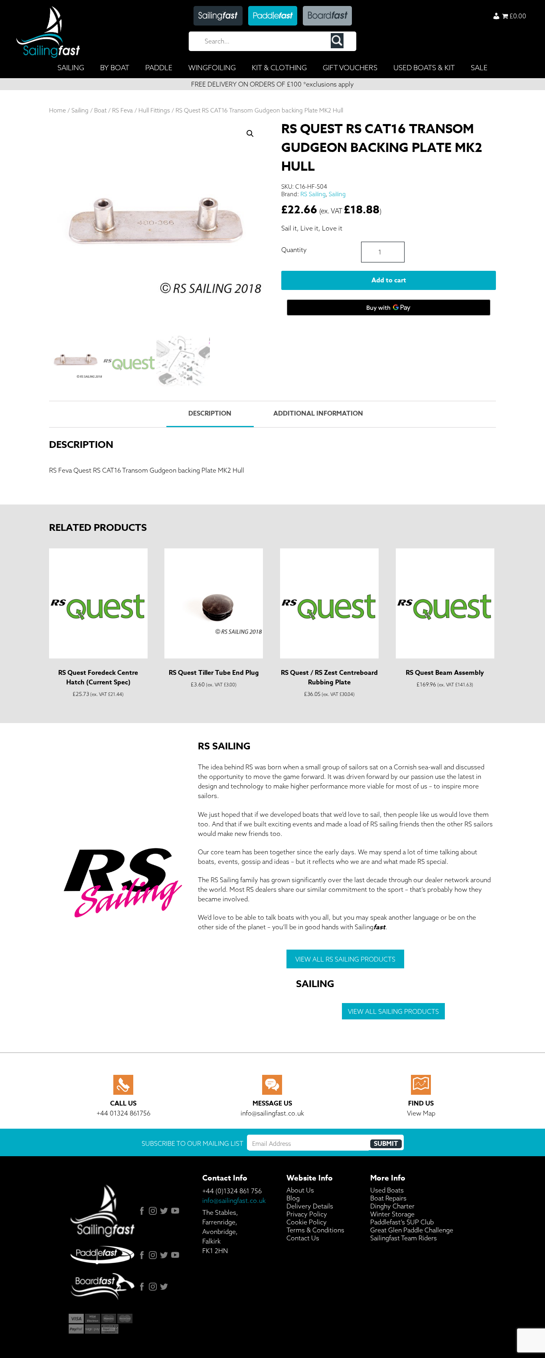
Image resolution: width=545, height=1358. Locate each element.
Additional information (318, 413)
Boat (100, 110)
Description (209, 413)
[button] (250, 133)
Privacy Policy (306, 1214)
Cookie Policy (306, 1222)
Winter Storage (392, 1214)
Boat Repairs (388, 1198)
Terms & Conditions (315, 1230)
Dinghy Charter (392, 1206)
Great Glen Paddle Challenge (411, 1230)
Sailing (80, 110)
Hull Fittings (154, 110)
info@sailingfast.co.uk (234, 1200)
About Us (300, 1190)
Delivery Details (309, 1206)
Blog (293, 1198)
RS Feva (122, 110)
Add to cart (388, 280)
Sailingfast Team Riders (403, 1238)
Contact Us (302, 1238)
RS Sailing (313, 194)
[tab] (209, 414)
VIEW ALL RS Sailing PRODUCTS (345, 959)
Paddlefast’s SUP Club (402, 1222)
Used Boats (387, 1190)
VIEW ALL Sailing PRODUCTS (393, 1011)
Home (57, 110)
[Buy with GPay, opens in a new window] (388, 307)
